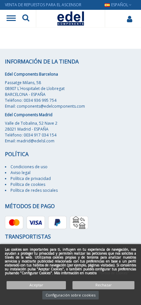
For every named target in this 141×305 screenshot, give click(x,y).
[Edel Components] (70, 18)
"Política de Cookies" (113, 273)
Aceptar (36, 284)
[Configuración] (129, 18)
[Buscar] (25, 18)
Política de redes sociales (34, 190)
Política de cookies (27, 184)
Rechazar (103, 284)
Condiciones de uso (29, 167)
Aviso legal (20, 172)
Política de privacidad (30, 178)
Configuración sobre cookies (70, 295)
